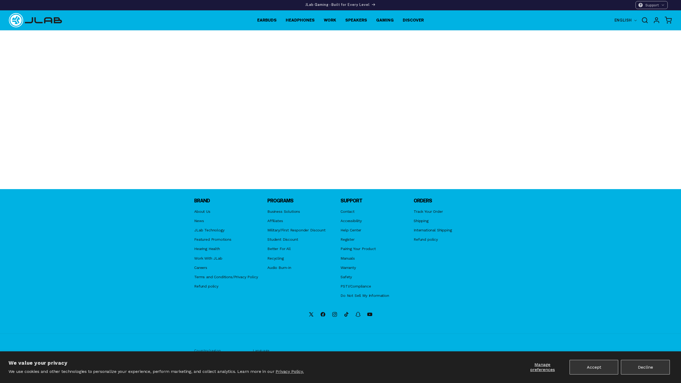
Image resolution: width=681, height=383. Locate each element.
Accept (594, 367)
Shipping (421, 221)
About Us (202, 211)
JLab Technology (209, 230)
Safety (346, 277)
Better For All (279, 249)
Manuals (347, 258)
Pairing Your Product (358, 249)
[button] (652, 5)
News (199, 221)
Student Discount (282, 239)
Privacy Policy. (290, 371)
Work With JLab (208, 258)
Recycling (275, 258)
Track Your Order (428, 211)
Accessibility (351, 221)
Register (347, 239)
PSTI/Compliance (355, 286)
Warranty (348, 267)
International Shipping (433, 230)
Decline (645, 367)
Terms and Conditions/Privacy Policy (226, 277)
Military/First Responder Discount (296, 230)
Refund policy (206, 286)
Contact (347, 211)
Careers (200, 267)
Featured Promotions (212, 239)
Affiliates (275, 221)
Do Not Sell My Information (364, 295)
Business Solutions (283, 211)
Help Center (350, 230)
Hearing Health (207, 249)
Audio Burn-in (279, 267)
